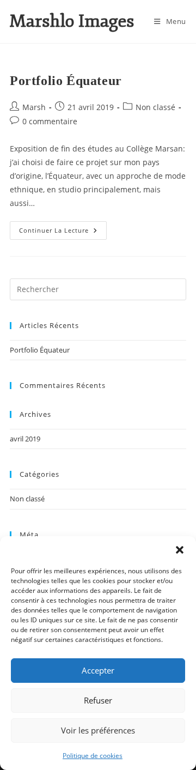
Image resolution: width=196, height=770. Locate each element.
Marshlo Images (72, 21)
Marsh (34, 107)
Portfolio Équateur (66, 81)
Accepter (98, 670)
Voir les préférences (98, 730)
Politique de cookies (92, 755)
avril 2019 (25, 439)
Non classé (155, 107)
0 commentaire (49, 121)
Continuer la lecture (63, 227)
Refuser (98, 700)
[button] (179, 549)
